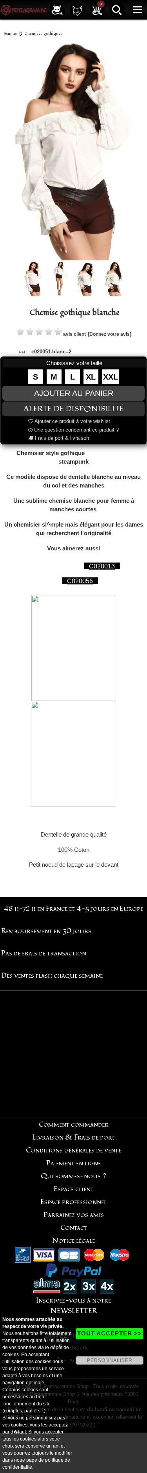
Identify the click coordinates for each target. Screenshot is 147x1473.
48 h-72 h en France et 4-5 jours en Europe (73, 909)
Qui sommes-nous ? (73, 1176)
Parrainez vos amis (74, 1215)
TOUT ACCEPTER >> (109, 1333)
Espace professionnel (73, 1202)
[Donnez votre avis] (109, 334)
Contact (73, 1228)
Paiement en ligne (73, 1163)
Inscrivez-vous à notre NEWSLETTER (73, 1306)
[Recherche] (117, 9)
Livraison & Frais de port (73, 1137)
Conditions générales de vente (73, 1150)
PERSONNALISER (109, 1360)
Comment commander (74, 1124)
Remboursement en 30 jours (46, 931)
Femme (10, 33)
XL (91, 377)
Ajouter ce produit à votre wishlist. (72, 421)
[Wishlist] (77, 9)
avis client (74, 334)
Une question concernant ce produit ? (76, 430)
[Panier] (97, 9)
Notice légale (73, 1240)
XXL (110, 377)
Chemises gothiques (43, 33)
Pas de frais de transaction (43, 953)
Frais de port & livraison (61, 438)
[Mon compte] (57, 9)
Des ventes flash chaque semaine (52, 975)
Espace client (74, 1189)
